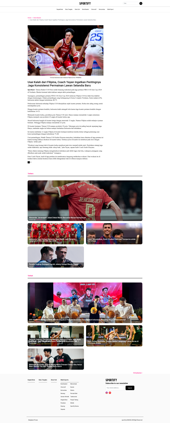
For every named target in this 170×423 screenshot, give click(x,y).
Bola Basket (85, 9)
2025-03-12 (32, 321)
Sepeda (63, 409)
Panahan (63, 403)
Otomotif (93, 9)
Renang (63, 393)
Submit (130, 388)
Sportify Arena (74, 406)
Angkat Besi (64, 399)
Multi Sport (110, 9)
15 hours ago (32, 219)
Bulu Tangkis (68, 9)
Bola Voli (77, 9)
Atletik (72, 403)
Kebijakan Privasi (33, 420)
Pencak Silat (73, 393)
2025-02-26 (32, 345)
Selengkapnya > (137, 373)
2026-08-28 (32, 242)
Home (29, 18)
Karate (72, 387)
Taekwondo (73, 396)
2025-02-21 (90, 345)
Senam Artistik (65, 396)
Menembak (73, 384)
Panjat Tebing (74, 399)
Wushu (72, 390)
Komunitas (102, 9)
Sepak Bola (60, 9)
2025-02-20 (32, 368)
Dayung (63, 406)
